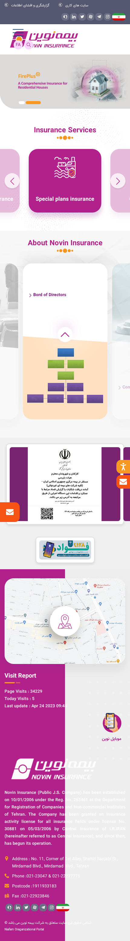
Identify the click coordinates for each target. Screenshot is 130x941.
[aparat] (90, 17)
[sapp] (65, 17)
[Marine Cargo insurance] (62, 180)
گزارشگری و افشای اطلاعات (30, 5)
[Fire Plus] (65, 81)
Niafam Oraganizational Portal (24, 929)
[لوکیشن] (65, 621)
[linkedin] (73, 17)
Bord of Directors (49, 295)
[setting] (123, 467)
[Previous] (117, 180)
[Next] (12, 180)
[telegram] (99, 17)
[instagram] (107, 17)
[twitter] (82, 17)
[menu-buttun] (18, 33)
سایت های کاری (76, 5)
